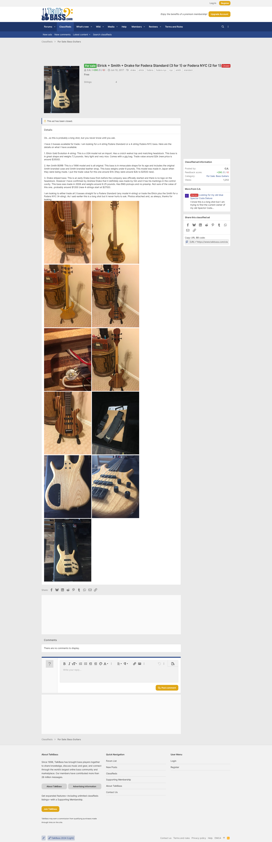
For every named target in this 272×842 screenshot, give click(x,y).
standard (188, 70)
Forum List (111, 761)
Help (210, 838)
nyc (171, 70)
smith (178, 70)
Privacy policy (199, 838)
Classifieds (111, 773)
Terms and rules (181, 838)
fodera (150, 70)
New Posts (111, 767)
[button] (55, 26)
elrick (141, 70)
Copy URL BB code (195, 237)
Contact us (112, 792)
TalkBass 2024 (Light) (62, 838)
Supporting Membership (118, 779)
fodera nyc (161, 70)
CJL (89, 70)
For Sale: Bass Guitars (218, 176)
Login (173, 761)
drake (133, 70)
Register (175, 767)
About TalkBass (114, 786)
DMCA (218, 838)
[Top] (224, 838)
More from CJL (193, 189)
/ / (98, 70)
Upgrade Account (219, 14)
